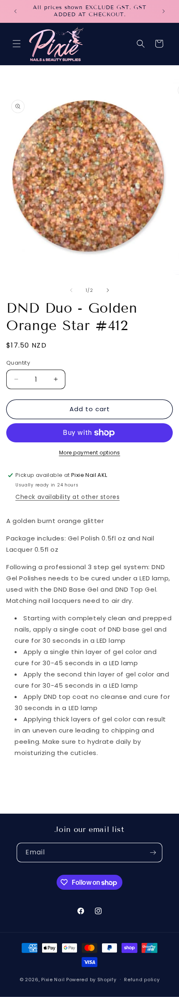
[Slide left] (71, 290)
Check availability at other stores (67, 497)
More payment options (89, 452)
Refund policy (141, 979)
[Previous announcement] (15, 11)
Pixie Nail (53, 979)
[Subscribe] (153, 852)
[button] (16, 44)
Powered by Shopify (91, 979)
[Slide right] (108, 290)
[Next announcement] (163, 11)
